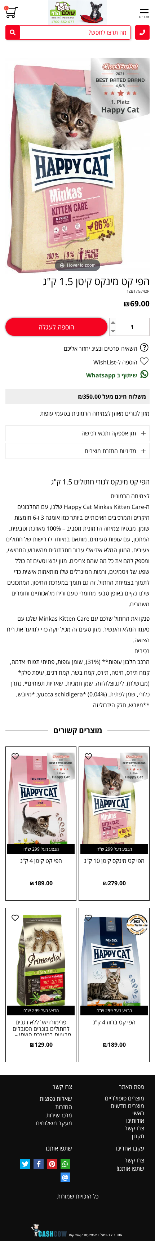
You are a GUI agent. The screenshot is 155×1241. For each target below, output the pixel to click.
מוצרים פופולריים (124, 1098)
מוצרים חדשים (127, 1106)
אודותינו (135, 1121)
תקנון (138, 1136)
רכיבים (142, 651)
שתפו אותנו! (130, 1169)
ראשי (138, 1113)
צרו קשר (134, 1128)
